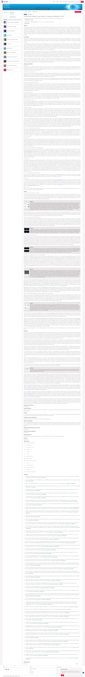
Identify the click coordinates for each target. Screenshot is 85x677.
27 (32, 120)
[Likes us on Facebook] (8, 669)
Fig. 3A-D (33, 243)
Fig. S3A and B (29, 394)
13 (60, 338)
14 (53, 54)
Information (65, 1)
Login (75, 1)
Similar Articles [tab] (35, 11)
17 (70, 52)
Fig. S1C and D (52, 322)
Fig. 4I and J (65, 285)
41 (50, 375)
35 (76, 319)
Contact (57, 671)
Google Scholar (37, 477)
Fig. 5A (40, 297)
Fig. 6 (59, 365)
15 (54, 54)
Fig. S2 (62, 374)
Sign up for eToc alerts (13, 16)
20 (38, 55)
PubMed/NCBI (43, 477)
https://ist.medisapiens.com (59, 184)
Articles (61, 1)
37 (61, 338)
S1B (52, 283)
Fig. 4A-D (32, 265)
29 (44, 144)
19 (56, 54)
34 (30, 319)
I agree (62, 675)
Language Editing (70, 1)
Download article (77, 11)
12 (69, 52)
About (54, 1)
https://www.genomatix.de (58, 179)
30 (63, 179)
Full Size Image (12, 14)
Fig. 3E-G (45, 244)
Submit (82, 1)
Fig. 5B (72, 297)
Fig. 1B (70, 196)
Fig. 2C (31, 225)
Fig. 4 (76, 261)
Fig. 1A (49, 195)
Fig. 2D (53, 225)
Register (78, 1)
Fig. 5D (42, 318)
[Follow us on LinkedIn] (6, 669)
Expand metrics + (27, 23)
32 (54, 283)
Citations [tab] (29, 11)
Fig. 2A (38, 294)
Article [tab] (26, 11)
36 (45, 321)
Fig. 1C (73, 197)
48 (59, 383)
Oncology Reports (6, 4)
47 (25, 383)
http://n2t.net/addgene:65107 (28, 151)
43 (77, 375)
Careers (31, 670)
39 (68, 352)
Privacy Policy (63, 673)
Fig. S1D (78, 319)
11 (62, 51)
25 (59, 88)
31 (64, 179)
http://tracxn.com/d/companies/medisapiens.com (31, 185)
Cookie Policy (32, 671)
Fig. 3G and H (71, 244)
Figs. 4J (48, 283)
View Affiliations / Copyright (28, 19)
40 (49, 375)
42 (76, 375)
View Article (33, 477)
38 (60, 339)
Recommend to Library (13, 17)
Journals (57, 1)
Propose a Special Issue (6, 7)
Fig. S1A (69, 257)
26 (56, 101)
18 (55, 54)
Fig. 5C (37, 315)
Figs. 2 (50, 299)
